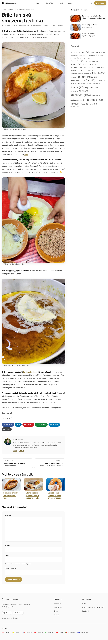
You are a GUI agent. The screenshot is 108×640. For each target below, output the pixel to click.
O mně (60, 3)
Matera (87, 73)
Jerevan (76, 67)
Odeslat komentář (13, 579)
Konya (100, 68)
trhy (74, 103)
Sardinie (74, 91)
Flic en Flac (77, 61)
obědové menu (88, 76)
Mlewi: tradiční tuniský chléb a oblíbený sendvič (33, 495)
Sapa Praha (91, 87)
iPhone (8, 613)
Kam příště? (50, 3)
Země (37, 3)
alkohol (84, 52)
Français (29, 632)
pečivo (89, 80)
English (7, 632)
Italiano (50, 632)
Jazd (92, 64)
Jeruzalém (90, 67)
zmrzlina (74, 107)
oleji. (26, 154)
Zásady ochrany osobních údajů (93, 607)
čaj (103, 55)
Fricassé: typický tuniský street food (10, 495)
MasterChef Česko (76, 73)
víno (93, 104)
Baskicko (100, 52)
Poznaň (96, 84)
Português (71, 632)
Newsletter (100, 3)
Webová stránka (10, 568)
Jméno (7, 545)
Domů (4, 9)
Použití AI (85, 611)
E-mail (7, 555)
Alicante (73, 52)
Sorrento (96, 96)
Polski (61, 632)
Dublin (90, 58)
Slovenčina (84, 632)
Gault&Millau (91, 61)
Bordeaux (74, 55)
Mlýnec (73, 77)
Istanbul (75, 64)
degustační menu (78, 58)
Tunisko (10, 9)
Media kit (85, 603)
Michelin (98, 73)
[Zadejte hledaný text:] (91, 3)
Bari (92, 52)
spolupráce (76, 100)
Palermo (75, 80)
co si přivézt (92, 55)
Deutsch (40, 632)
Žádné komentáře (57, 26)
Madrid (90, 70)
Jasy (84, 64)
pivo (101, 80)
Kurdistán (74, 70)
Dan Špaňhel (6, 26)
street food (6, 418)
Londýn (83, 70)
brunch (81, 55)
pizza (73, 84)
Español (17, 632)
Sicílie (84, 91)
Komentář (8, 515)
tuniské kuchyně (30, 372)
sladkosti (80, 95)
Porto (89, 83)
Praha (77, 87)
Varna (84, 104)
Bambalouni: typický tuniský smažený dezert (54, 495)
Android (19, 613)
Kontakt (69, 3)
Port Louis (81, 83)
